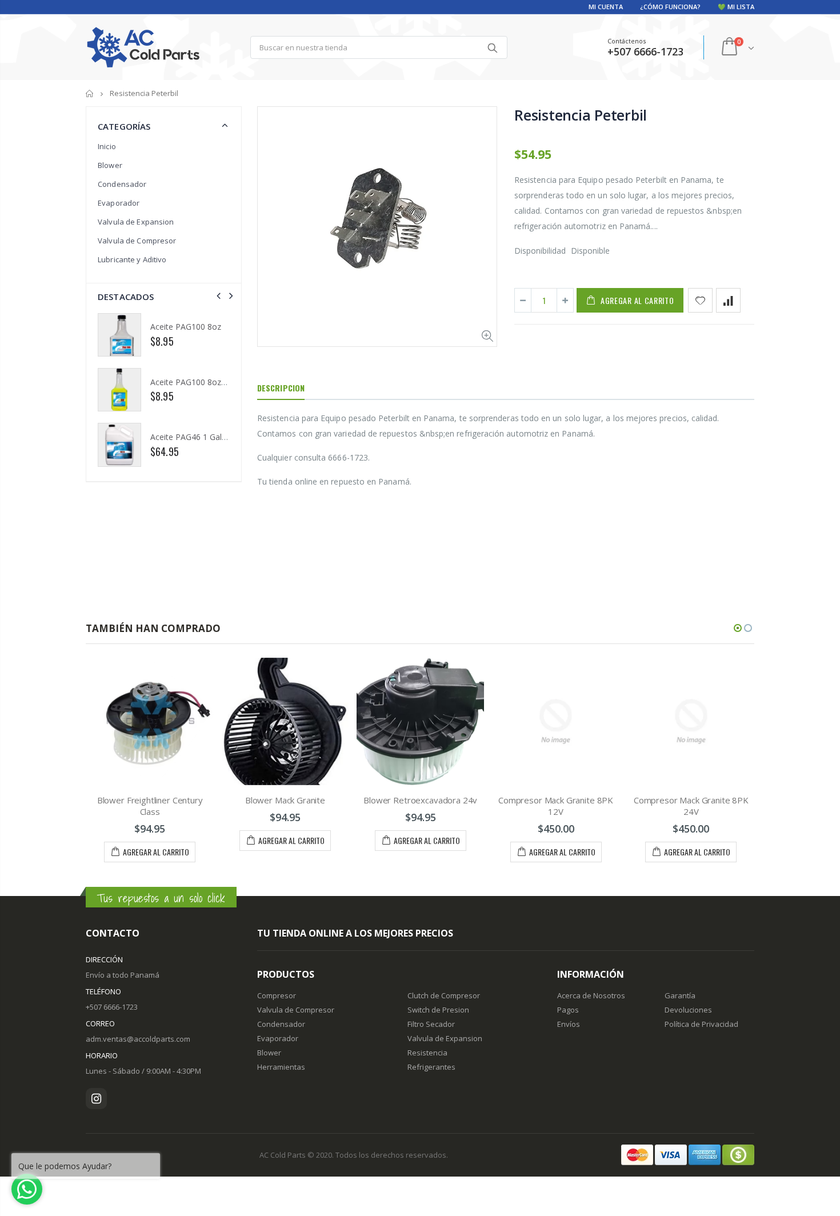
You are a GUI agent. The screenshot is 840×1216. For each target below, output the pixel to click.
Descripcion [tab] (281, 388)
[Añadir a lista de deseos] (700, 300)
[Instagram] (96, 1098)
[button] (738, 628)
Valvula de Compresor (137, 240)
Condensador (122, 184)
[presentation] (218, 295)
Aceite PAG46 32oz (185, 326)
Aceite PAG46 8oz (183, 382)
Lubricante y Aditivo (132, 259)
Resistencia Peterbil (580, 115)
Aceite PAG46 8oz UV (189, 436)
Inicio (90, 93)
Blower (110, 165)
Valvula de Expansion (136, 222)
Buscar (493, 47)
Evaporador (118, 203)
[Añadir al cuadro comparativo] (728, 300)
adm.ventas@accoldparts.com (138, 1039)
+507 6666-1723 (112, 1007)
